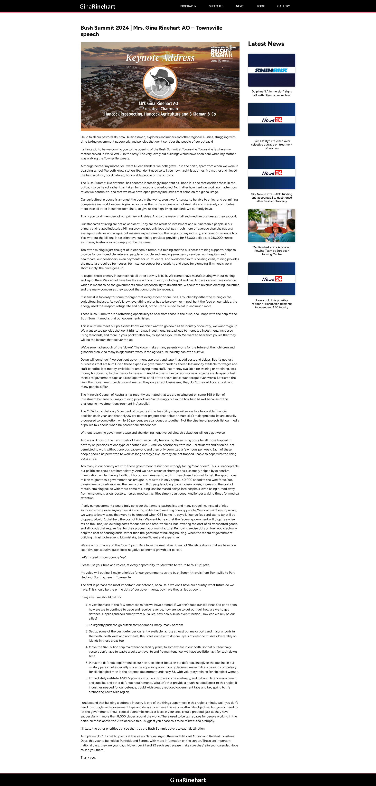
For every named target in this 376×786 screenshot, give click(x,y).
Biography (188, 6)
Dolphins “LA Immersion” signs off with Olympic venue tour (272, 93)
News (240, 6)
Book (261, 6)
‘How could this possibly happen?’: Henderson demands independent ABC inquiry (271, 303)
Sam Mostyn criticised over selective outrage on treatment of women (271, 144)
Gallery (283, 6)
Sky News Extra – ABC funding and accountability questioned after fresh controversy (271, 197)
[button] (160, 86)
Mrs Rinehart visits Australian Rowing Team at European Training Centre (272, 250)
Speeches (216, 6)
